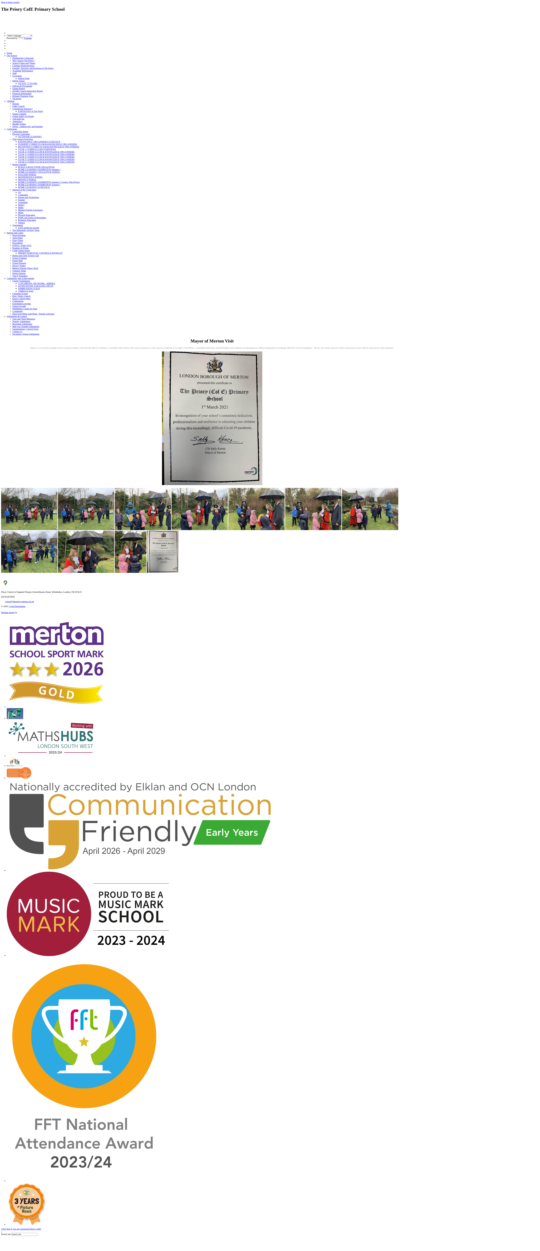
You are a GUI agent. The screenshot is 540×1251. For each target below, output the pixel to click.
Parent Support (19, 273)
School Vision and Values (23, 63)
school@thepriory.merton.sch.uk (19, 601)
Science (21, 223)
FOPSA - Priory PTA (22, 245)
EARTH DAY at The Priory (30, 111)
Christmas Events (20, 293)
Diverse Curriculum (21, 134)
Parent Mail (17, 260)
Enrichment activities (21, 304)
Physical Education (26, 215)
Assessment (17, 225)
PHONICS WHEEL (27, 179)
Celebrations (17, 301)
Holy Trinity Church (21, 296)
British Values (18, 81)
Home (9, 53)
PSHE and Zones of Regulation (32, 217)
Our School (12, 55)
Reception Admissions (22, 324)
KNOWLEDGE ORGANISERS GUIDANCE (39, 142)
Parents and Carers (15, 233)
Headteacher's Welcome (23, 58)
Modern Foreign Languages (30, 210)
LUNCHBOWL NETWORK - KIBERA (36, 283)
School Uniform (19, 258)
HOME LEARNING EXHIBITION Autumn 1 (39, 185)
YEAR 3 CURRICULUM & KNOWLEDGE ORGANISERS (46, 154)
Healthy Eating (19, 124)
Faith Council (18, 106)
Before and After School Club (25, 255)
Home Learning (19, 164)
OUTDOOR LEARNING (30, 136)
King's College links (21, 298)
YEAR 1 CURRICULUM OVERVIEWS (37, 149)
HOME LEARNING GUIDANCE (34, 187)
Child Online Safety (21, 250)
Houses (15, 104)
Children (10, 101)
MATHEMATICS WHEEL (30, 177)
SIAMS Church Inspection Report (27, 91)
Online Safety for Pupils (23, 116)
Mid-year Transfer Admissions (25, 326)
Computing (23, 195)
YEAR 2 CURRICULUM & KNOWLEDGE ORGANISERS (46, 152)
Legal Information (17, 606)
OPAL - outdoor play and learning (27, 126)
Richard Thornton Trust (22, 96)
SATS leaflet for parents (28, 228)
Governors (17, 76)
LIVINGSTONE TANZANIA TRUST (35, 286)
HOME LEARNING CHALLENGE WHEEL (39, 172)
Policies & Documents (22, 86)
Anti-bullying (18, 119)
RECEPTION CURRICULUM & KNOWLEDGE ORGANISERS (48, 147)
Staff (14, 73)
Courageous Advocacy (22, 109)
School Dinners (19, 263)
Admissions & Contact (17, 316)
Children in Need (25, 291)
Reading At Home (20, 248)
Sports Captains (19, 114)
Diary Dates (17, 240)
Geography (23, 202)
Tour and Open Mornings (23, 319)
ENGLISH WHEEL (27, 174)
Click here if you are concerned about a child (21, 1229)
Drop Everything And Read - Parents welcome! (33, 314)
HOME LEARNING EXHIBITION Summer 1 (39, 169)
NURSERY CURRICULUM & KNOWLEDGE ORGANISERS (47, 144)
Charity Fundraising (21, 281)
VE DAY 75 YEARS (27, 83)
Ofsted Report (18, 88)
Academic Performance (22, 71)
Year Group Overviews (22, 139)
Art (19, 192)
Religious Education (27, 220)
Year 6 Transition (20, 276)
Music (20, 212)
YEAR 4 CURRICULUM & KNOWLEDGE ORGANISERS (46, 157)
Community (17, 311)
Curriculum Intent (20, 131)
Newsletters (17, 243)
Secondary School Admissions (25, 334)
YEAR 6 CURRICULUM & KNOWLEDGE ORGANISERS (46, 162)
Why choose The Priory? (23, 60)
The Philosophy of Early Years (26, 230)
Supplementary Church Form (25, 329)
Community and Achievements (20, 278)
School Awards (19, 306)
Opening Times (19, 271)
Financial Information (22, 93)
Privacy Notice (19, 266)
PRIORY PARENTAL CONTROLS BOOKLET (40, 253)
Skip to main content (10, 2)
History (21, 205)
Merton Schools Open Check (25, 268)
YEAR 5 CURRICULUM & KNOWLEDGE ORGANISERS (46, 159)
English (21, 200)
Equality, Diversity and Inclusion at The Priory (33, 68)
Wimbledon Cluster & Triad (24, 309)
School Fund (23, 78)
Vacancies (16, 98)
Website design (7, 612)
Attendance (17, 121)
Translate (28, 38)
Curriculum (12, 129)
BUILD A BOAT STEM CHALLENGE (36, 167)
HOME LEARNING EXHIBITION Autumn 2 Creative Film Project (49, 182)
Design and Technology (28, 197)
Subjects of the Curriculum (24, 190)
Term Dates (17, 238)
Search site (6, 1234)
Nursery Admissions (21, 321)
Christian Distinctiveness (23, 66)
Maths (20, 207)
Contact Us (17, 331)
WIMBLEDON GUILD (29, 288)
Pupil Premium (19, 235)
